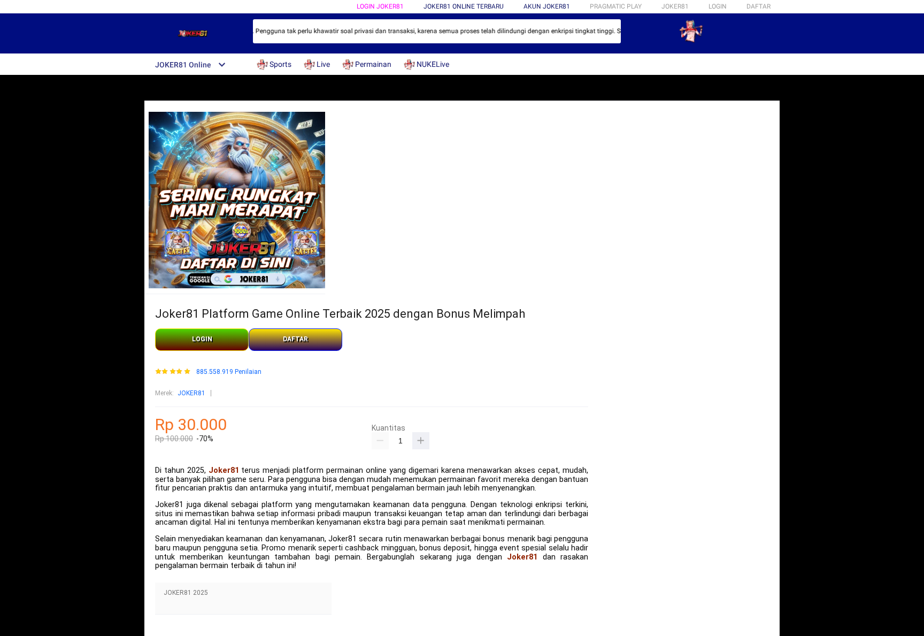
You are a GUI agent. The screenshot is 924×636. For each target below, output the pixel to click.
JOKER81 (191, 393)
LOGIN (718, 6)
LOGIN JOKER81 (380, 6)
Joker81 (224, 470)
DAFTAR (758, 6)
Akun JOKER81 (546, 6)
